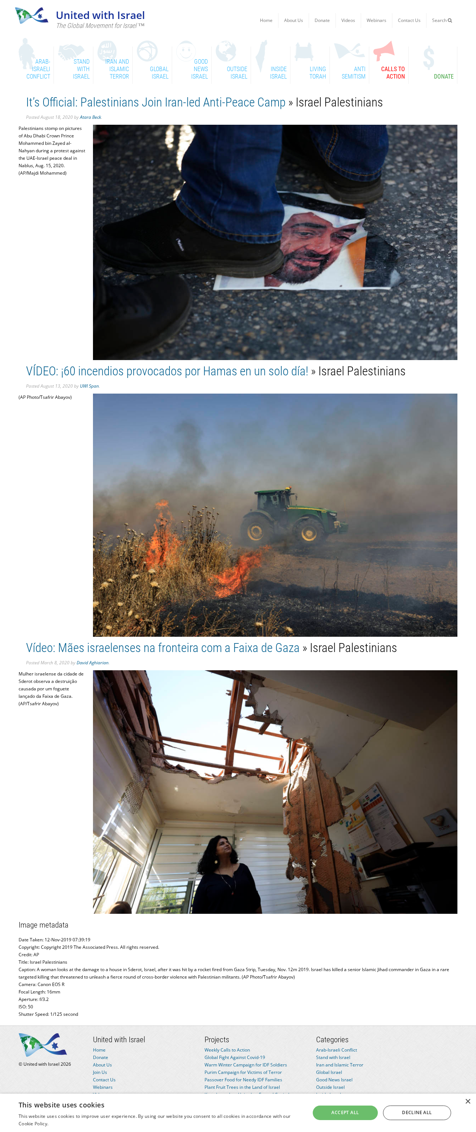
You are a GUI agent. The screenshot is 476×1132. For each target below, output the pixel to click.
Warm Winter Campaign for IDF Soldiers (246, 1065)
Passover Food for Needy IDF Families (243, 1080)
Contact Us (409, 20)
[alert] (238, 1113)
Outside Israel (330, 1087)
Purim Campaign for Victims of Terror (243, 1072)
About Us (293, 20)
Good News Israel (334, 1080)
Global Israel (329, 1072)
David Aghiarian (93, 662)
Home (266, 20)
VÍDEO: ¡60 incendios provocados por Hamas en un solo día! (167, 371)
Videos (348, 20)
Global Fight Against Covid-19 (235, 1057)
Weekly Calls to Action (227, 1050)
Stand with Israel (333, 1057)
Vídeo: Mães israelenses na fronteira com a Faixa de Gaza (163, 647)
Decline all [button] (417, 1112)
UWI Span (89, 386)
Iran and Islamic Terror (339, 1065)
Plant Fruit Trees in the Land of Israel (242, 1087)
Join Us (100, 1072)
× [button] (467, 1101)
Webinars (376, 20)
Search (440, 20)
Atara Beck (90, 117)
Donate (322, 20)
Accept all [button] (345, 1112)
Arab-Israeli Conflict (336, 1050)
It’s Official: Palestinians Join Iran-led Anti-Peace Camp (156, 102)
